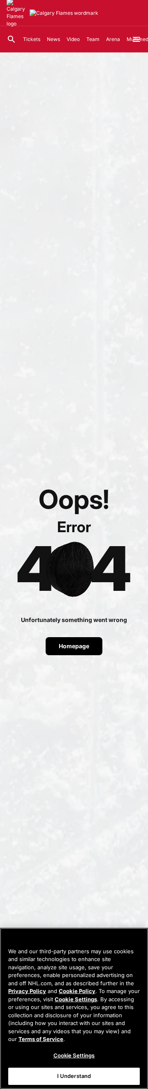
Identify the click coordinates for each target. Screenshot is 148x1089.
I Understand (74, 1076)
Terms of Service (40, 1039)
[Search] (11, 39)
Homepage (74, 645)
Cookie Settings (76, 999)
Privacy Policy (27, 991)
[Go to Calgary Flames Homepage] (64, 13)
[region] (74, 1008)
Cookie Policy (77, 991)
